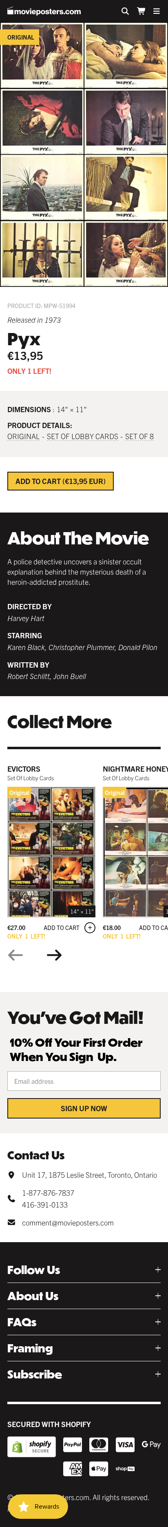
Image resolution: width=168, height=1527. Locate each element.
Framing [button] (30, 1348)
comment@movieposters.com (68, 1222)
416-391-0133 (45, 1204)
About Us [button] (32, 1296)
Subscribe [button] (34, 1374)
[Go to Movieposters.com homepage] (44, 11)
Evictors (23, 768)
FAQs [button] (21, 1322)
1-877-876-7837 (48, 1192)
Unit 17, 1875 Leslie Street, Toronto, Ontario (89, 1174)
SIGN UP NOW (84, 1108)
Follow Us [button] (33, 1270)
